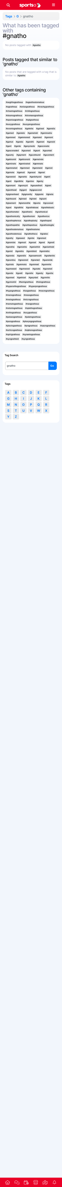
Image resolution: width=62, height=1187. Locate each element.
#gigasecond (36, 190)
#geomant (10, 185)
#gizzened (48, 203)
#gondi (51, 242)
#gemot (48, 168)
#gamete (21, 133)
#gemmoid (37, 168)
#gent (8, 181)
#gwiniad (21, 277)
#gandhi (30, 142)
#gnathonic (27, 212)
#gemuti (21, 172)
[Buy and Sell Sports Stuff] (35, 1182)
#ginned (23, 199)
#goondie (21, 255)
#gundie (29, 273)
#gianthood (11, 190)
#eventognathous (14, 128)
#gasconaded (12, 150)
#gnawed (20, 238)
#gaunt (36, 150)
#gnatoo (44, 234)
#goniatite (22, 247)
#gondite (10, 247)
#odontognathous (14, 308)
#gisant (42, 199)
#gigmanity (27, 194)
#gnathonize (43, 216)
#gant (8, 146)
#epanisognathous (14, 120)
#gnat (8, 207)
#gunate (36, 269)
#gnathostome (33, 229)
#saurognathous (47, 325)
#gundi (19, 273)
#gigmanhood (12, 194)
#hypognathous (13, 291)
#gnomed (41, 238)
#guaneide (47, 260)
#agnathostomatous (35, 102)
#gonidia (19, 251)
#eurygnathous (13, 124)
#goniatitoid (48, 247)
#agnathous (11, 107)
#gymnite (45, 277)
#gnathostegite (47, 225)
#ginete (49, 194)
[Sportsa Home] (7, 1182)
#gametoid (33, 133)
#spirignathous (13, 334)
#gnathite (18, 207)
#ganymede (29, 146)
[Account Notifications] (54, 1182)
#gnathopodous (29, 225)
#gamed (10, 133)
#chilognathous (32, 111)
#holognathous (43, 282)
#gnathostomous (13, 234)
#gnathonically (13, 216)
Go (52, 365)
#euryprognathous (31, 124)
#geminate (11, 163)
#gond (42, 242)
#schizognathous (14, 330)
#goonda (10, 255)
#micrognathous (30, 299)
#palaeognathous (14, 317)
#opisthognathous (33, 308)
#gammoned (24, 137)
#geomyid (23, 185)
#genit (47, 177)
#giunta (36, 203)
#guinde (10, 264)
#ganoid (51, 142)
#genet (41, 172)
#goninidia (44, 251)
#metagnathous (13, 299)
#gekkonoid (24, 159)
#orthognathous (13, 312)
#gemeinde (38, 159)
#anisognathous (27, 107)
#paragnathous (13, 321)
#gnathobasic (47, 207)
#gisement (11, 203)
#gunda (9, 273)
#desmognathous (14, 115)
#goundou (10, 260)
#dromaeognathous (34, 115)
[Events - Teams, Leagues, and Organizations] (26, 1182)
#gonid (9, 251)
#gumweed (11, 269)
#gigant (23, 190)
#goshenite (49, 255)
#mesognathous (31, 295)
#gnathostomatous (14, 229)
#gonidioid (32, 251)
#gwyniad (33, 277)
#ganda (19, 142)
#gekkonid (11, 159)
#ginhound (11, 199)
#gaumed (26, 150)
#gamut (9, 142)
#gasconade (43, 146)
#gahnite (29, 128)
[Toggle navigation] (53, 5)
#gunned (10, 277)
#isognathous (29, 291)
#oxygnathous (30, 312)
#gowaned (23, 260)
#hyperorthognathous (16, 286)
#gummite (46, 264)
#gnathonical (41, 212)
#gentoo (30, 181)
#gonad (32, 242)
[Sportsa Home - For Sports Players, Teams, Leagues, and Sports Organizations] (30, 5)
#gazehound (35, 155)
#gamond (37, 137)
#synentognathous (31, 334)
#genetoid (10, 177)
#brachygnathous (45, 107)
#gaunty (10, 155)
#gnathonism (29, 216)
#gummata (22, 264)
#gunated (47, 269)
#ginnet (32, 199)
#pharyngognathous (32, 321)
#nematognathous (14, 304)
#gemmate (38, 163)
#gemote (10, 172)
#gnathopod (45, 220)
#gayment (21, 155)
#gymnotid (11, 282)
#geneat (31, 172)
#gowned (35, 260)
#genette (22, 177)
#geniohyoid (35, 177)
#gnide (31, 238)
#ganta (17, 146)
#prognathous (31, 325)
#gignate (39, 194)
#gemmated (11, 168)
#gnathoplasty (30, 220)
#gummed (34, 264)
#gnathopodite (13, 225)
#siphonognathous (33, 330)
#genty (40, 181)
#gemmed (25, 168)
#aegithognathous (14, 102)
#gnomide (10, 242)
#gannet (40, 142)
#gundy (39, 273)
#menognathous (13, 295)
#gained (40, 128)
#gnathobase (32, 207)
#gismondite (24, 203)
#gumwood (24, 269)
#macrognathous (46, 291)
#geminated (24, 163)
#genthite (18, 181)
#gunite (49, 273)
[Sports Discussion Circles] (17, 1182)
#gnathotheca (30, 234)
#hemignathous (26, 282)
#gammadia (46, 133)
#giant (48, 185)
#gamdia (51, 128)
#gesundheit (36, 185)
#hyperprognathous (38, 286)
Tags (8, 16)
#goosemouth (35, 255)
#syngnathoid (12, 339)
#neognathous (32, 304)
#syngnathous (28, 339)
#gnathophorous (13, 220)
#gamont (49, 137)
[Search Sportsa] (8, 5)
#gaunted (47, 150)
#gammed (10, 137)
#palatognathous (33, 317)
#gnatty (9, 238)
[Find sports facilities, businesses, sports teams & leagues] (45, 1182)
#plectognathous (13, 325)
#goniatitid (35, 247)
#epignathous (32, 120)
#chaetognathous (14, 111)
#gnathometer (12, 212)
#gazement (48, 155)
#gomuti (22, 242)
